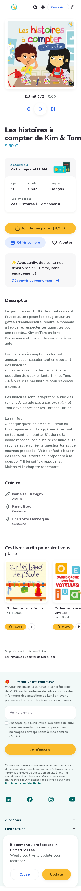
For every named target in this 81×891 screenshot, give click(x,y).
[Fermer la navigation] (6, 7)
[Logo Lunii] (14, 7)
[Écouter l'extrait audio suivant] (53, 109)
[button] (43, 7)
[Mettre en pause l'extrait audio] (40, 109)
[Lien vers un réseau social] (8, 799)
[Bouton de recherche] (35, 7)
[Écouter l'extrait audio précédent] (28, 109)
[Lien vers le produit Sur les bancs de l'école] (26, 581)
